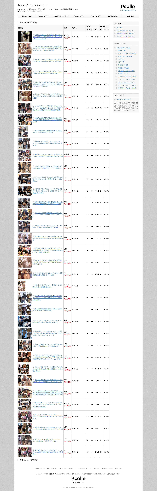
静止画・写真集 (123, 65)
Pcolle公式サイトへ (129, 10)
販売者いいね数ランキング (125, 33)
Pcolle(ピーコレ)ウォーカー (33, 5)
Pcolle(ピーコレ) (78, 16)
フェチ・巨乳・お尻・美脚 (127, 76)
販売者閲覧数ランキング (125, 30)
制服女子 (121, 62)
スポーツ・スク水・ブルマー (128, 85)
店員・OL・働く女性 (125, 56)
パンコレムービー (96, 16)
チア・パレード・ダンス (126, 82)
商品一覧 (120, 27)
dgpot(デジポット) (44, 16)
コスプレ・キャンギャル (126, 79)
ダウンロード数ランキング (125, 36)
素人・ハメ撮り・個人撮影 (127, 53)
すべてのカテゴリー (123, 48)
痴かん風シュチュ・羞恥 (126, 71)
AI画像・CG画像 (123, 68)
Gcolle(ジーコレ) (27, 16)
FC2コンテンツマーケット (61, 16)
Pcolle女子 (121, 50)
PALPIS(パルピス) (113, 16)
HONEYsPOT (130, 16)
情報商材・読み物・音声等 (127, 88)
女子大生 (121, 59)
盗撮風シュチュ (123, 73)
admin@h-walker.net (123, 99)
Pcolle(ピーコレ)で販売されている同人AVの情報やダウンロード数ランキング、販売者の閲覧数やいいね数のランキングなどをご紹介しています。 (78, 474)
